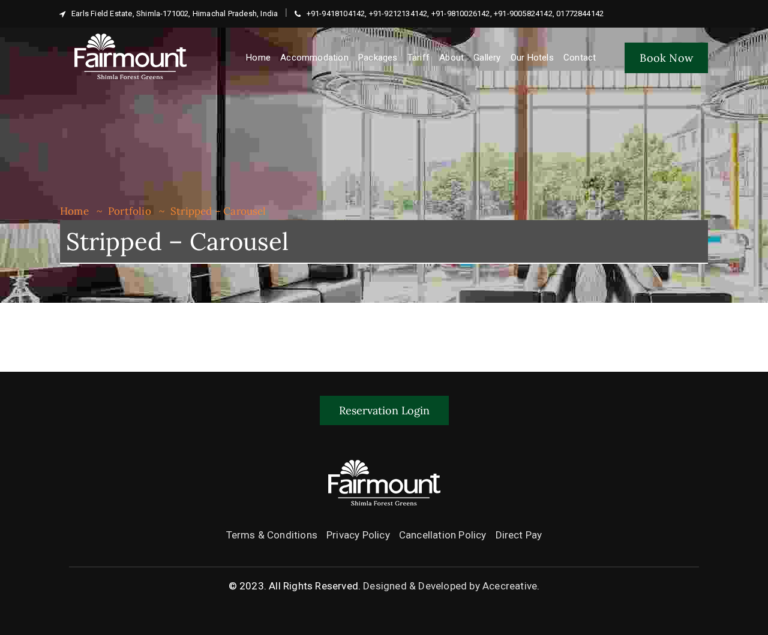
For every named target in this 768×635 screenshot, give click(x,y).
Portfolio (129, 211)
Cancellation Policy (443, 535)
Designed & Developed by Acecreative (450, 586)
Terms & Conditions (272, 535)
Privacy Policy (358, 535)
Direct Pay (519, 535)
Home (74, 211)
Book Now (666, 58)
